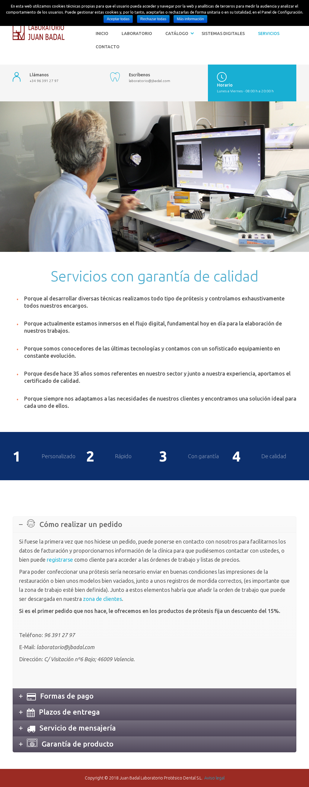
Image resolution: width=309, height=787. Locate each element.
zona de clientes (102, 599)
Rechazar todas (153, 19)
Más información (190, 19)
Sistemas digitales (223, 33)
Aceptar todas (118, 19)
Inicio (102, 33)
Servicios (268, 33)
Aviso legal (214, 778)
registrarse (60, 560)
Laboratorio (137, 33)
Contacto (107, 46)
